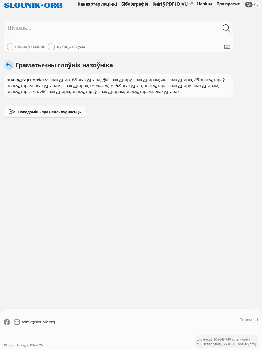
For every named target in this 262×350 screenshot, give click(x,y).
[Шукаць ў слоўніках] (226, 28)
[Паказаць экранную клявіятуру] (227, 47)
